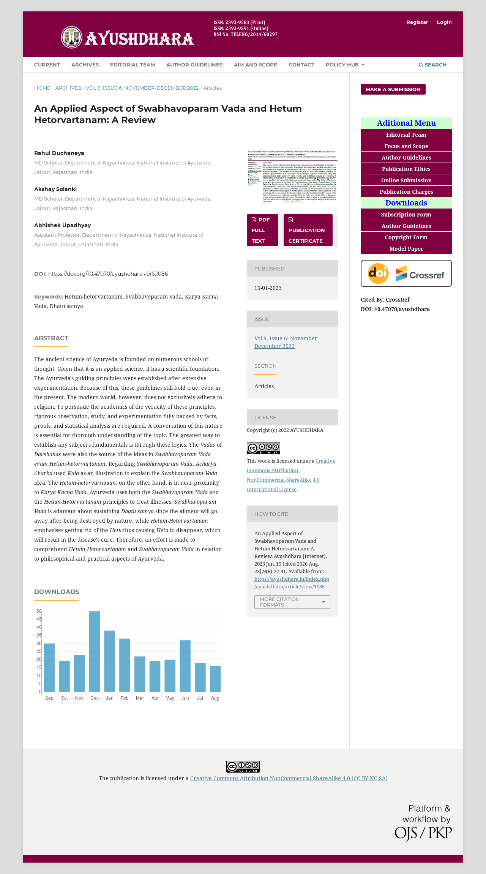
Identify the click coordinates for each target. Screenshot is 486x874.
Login (444, 22)
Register (417, 22)
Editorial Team (132, 65)
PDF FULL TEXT (261, 230)
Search (435, 65)
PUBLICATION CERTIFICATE (307, 235)
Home (42, 88)
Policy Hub (343, 65)
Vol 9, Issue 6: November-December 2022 (142, 88)
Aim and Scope (255, 65)
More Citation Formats (280, 602)
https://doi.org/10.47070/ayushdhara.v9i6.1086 (108, 273)
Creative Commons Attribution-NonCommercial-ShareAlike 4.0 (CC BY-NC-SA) (289, 778)
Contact (301, 65)
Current (47, 65)
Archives (85, 65)
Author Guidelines (194, 65)
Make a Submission (393, 89)
